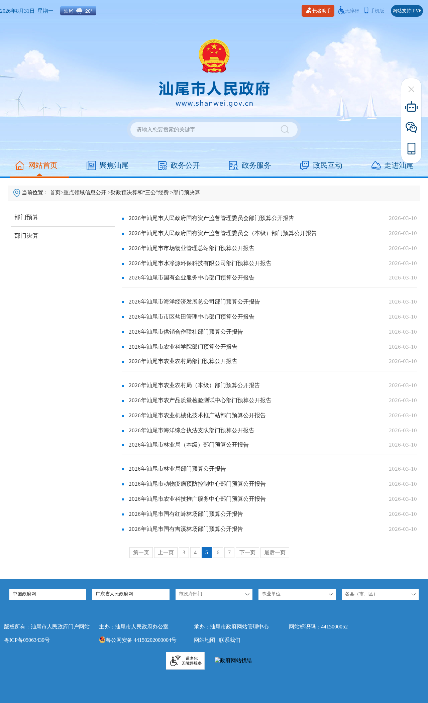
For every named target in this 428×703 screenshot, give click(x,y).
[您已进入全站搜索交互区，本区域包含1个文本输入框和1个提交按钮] (214, 129)
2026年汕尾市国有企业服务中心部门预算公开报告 (191, 277)
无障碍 (352, 10)
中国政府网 (24, 593)
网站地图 (204, 640)
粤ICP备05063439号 (27, 640)
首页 (55, 192)
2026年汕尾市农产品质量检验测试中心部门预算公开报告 (200, 400)
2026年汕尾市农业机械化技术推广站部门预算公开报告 (197, 415)
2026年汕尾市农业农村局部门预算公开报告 (183, 361)
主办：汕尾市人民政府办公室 (134, 626)
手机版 (377, 10)
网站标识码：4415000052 (318, 626)
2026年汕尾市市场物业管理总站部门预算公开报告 (191, 248)
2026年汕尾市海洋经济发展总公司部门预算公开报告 (194, 302)
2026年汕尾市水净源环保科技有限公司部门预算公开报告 (200, 263)
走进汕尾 (399, 165)
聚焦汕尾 (114, 165)
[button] (214, 594)
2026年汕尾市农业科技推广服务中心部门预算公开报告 (197, 499)
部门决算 (26, 235)
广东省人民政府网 (114, 593)
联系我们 (229, 640)
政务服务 (256, 165)
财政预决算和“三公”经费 (140, 192)
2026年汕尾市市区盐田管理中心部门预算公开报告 (191, 317)
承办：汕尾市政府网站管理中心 (231, 626)
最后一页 (275, 552)
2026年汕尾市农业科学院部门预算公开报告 (183, 347)
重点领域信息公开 (85, 192)
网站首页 (43, 165)
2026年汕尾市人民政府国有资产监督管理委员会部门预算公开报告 (211, 218)
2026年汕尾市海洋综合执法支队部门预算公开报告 (191, 430)
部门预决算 (186, 192)
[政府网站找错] (233, 660)
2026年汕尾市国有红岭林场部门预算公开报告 (186, 514)
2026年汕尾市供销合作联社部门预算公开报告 (186, 332)
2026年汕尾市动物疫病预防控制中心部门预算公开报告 (197, 484)
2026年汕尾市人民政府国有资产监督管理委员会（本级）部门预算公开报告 (223, 233)
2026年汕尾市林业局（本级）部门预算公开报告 (189, 445)
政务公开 (185, 165)
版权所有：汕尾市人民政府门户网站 (47, 626)
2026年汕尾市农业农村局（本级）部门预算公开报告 (194, 385)
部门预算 (26, 217)
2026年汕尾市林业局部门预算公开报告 (177, 469)
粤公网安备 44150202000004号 (141, 640)
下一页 (247, 552)
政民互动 (327, 165)
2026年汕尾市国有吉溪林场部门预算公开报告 (186, 529)
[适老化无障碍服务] (185, 661)
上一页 (166, 552)
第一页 (141, 552)
